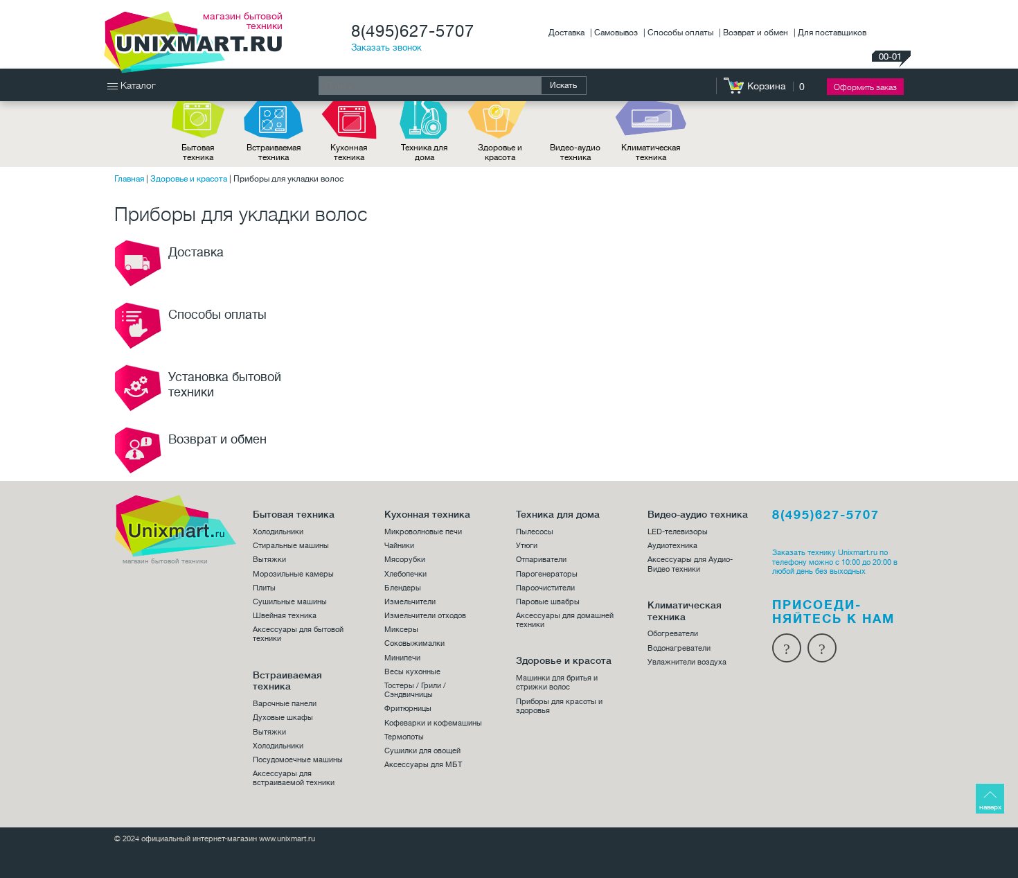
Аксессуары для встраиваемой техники (293, 778)
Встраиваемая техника (274, 152)
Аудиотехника (672, 545)
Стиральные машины (291, 545)
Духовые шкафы (283, 717)
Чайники (399, 545)
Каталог (137, 85)
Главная (129, 179)
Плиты (264, 587)
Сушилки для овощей (422, 750)
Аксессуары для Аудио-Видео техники (690, 564)
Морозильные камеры (293, 574)
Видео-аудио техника (575, 152)
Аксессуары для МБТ (423, 764)
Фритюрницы (407, 708)
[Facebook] (786, 647)
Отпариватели (541, 559)
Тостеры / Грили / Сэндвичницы (415, 690)
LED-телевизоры (678, 531)
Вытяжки (269, 559)
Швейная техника (284, 615)
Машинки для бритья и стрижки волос (557, 683)
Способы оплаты (681, 32)
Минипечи (402, 657)
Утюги (526, 545)
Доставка (567, 32)
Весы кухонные (412, 671)
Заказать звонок (386, 47)
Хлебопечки (405, 574)
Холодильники (278, 531)
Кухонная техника (348, 152)
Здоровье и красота (500, 152)
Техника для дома (424, 152)
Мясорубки (404, 559)
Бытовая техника (197, 152)
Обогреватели (673, 633)
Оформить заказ (865, 87)
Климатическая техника (650, 152)
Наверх (990, 807)
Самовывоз (617, 32)
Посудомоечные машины (298, 759)
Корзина (766, 85)
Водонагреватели (679, 648)
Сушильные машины (290, 601)
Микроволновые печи (423, 531)
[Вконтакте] (822, 647)
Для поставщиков (832, 32)
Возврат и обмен (756, 32)
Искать (563, 85)
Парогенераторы (547, 574)
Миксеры (401, 629)
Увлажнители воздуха (687, 662)
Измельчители (410, 601)
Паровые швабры (548, 601)
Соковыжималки (414, 643)
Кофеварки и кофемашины (433, 723)
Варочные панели (284, 703)
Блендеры (402, 587)
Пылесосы (534, 531)
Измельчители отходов (425, 615)
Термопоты (404, 736)
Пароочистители (545, 587)
